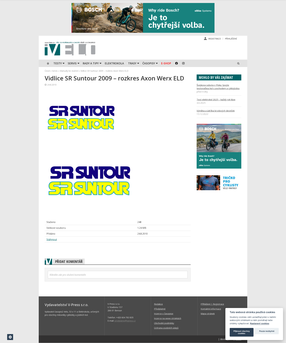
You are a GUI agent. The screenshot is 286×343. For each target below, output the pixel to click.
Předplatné (159, 308)
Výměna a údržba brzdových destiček (216, 110)
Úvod (47, 70)
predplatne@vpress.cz (125, 320)
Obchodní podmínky (164, 323)
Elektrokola (114, 63)
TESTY (57, 63)
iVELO (70, 49)
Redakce (158, 303)
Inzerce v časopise (163, 313)
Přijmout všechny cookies (241, 332)
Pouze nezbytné (266, 331)
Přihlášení (231, 38)
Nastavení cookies (259, 323)
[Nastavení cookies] (10, 337)
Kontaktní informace (211, 308)
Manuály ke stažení (69, 70)
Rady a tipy (91, 63)
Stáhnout (51, 239)
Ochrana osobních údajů (166, 327)
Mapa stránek (208, 313)
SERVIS (72, 63)
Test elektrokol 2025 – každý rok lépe (216, 99)
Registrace (214, 38)
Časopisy (148, 63)
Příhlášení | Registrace (212, 303)
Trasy (132, 63)
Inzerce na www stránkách (167, 318)
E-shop (166, 63)
